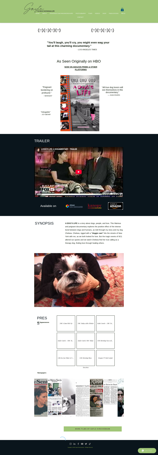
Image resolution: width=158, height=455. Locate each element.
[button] (80, 17)
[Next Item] (121, 397)
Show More (86, 367)
